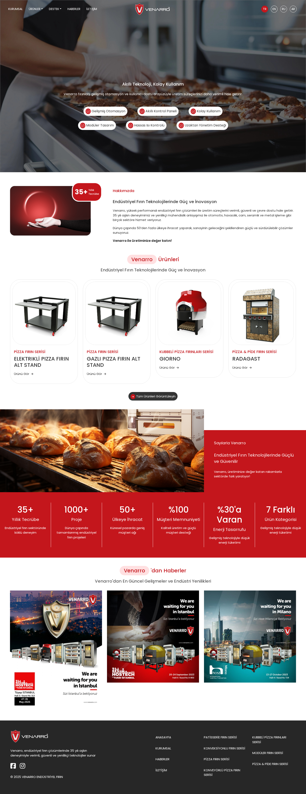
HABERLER (73, 9)
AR (293, 9)
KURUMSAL (15, 9)
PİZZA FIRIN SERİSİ (216, 759)
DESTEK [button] (54, 9)
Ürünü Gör (22, 374)
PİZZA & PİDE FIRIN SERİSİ (270, 764)
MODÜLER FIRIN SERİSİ (267, 753)
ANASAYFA (163, 737)
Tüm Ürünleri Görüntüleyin (155, 396)
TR (264, 9)
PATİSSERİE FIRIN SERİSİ (220, 737)
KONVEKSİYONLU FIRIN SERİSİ (224, 748)
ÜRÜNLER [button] (34, 9)
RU (283, 9)
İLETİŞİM (91, 9)
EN (274, 9)
